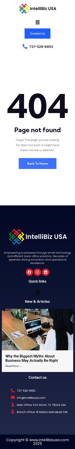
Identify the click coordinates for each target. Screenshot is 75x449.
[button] (37, 22)
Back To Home (37, 163)
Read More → (13, 366)
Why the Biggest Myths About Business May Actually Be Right (31, 358)
